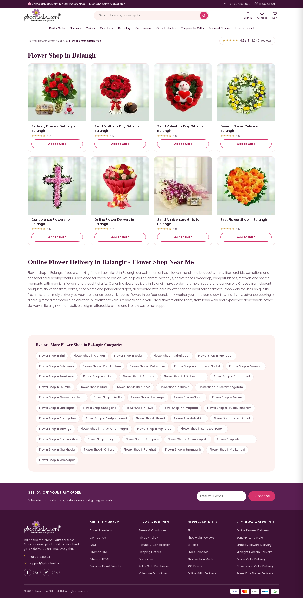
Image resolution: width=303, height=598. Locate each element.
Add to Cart (57, 144)
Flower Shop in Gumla (174, 387)
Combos (106, 28)
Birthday (124, 28)
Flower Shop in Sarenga (55, 429)
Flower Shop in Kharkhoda (57, 450)
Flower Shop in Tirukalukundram (229, 408)
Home (32, 41)
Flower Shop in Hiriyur (101, 439)
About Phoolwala (101, 530)
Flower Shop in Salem (188, 397)
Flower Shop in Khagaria (99, 408)
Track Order (267, 4)
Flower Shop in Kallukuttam (102, 366)
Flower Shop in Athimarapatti (188, 439)
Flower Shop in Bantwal (139, 377)
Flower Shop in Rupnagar (215, 356)
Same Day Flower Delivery (255, 574)
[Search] (204, 15)
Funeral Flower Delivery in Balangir (241, 128)
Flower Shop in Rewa (139, 408)
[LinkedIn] (56, 572)
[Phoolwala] (53, 527)
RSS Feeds (195, 566)
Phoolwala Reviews (201, 538)
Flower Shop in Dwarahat (133, 387)
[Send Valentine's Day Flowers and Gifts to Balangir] (183, 93)
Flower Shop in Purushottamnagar (104, 429)
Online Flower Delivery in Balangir (114, 221)
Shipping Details (150, 552)
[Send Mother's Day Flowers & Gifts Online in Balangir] (120, 93)
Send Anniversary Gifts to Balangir (178, 221)
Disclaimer (146, 559)
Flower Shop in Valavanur (147, 366)
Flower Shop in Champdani (57, 418)
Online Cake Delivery (251, 559)
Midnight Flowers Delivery (254, 552)
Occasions (143, 28)
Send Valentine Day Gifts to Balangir (180, 128)
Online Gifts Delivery (202, 574)
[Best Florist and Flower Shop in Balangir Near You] (246, 186)
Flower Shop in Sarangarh (183, 450)
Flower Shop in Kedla (107, 397)
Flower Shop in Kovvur (227, 397)
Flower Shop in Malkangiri (227, 450)
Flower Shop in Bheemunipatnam (61, 397)
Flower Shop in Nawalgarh (235, 439)
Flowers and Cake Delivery (255, 566)
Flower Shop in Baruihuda (56, 377)
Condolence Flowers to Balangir (50, 221)
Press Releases (198, 552)
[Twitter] (46, 572)
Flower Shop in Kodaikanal (232, 418)
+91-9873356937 (239, 4)
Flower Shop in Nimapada (180, 408)
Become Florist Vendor (105, 566)
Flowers (75, 28)
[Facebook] (27, 572)
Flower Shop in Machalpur (57, 460)
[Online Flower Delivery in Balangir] (120, 186)
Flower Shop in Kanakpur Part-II (202, 429)
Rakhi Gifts (57, 28)
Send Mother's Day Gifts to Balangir (116, 128)
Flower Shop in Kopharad (154, 429)
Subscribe (262, 496)
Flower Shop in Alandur (89, 356)
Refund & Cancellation (154, 545)
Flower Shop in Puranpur (245, 366)
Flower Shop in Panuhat (140, 450)
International (244, 28)
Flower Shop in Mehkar (189, 418)
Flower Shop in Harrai (150, 418)
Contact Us (98, 538)
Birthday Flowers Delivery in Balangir (53, 128)
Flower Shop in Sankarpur (56, 408)
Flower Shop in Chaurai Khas (58, 439)
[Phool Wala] (42, 15)
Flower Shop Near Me (52, 41)
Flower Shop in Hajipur (98, 377)
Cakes (90, 28)
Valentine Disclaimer (153, 574)
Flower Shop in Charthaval (231, 377)
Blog (191, 530)
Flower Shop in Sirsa (93, 387)
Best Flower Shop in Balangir (243, 219)
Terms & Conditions (152, 530)
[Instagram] (37, 572)
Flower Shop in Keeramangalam (220, 387)
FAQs (93, 545)
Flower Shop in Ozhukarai (56, 366)
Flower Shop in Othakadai (171, 356)
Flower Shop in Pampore (142, 439)
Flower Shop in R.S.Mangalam (184, 377)
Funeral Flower (219, 28)
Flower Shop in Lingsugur (148, 397)
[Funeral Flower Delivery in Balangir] (246, 93)
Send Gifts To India (250, 538)
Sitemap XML (99, 552)
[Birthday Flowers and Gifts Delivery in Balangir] (57, 93)
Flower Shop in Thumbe (55, 387)
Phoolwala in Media (201, 559)
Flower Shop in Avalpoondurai (106, 418)
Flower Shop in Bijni (52, 356)
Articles (193, 545)
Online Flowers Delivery (253, 530)
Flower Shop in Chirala (99, 450)
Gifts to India (166, 28)
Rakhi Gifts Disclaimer (154, 566)
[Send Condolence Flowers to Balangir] (57, 186)
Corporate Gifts (192, 28)
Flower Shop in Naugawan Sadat (197, 366)
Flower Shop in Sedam (129, 356)
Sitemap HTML (99, 559)
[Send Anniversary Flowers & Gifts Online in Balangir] (183, 186)
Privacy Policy (148, 538)
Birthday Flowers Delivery (254, 545)
